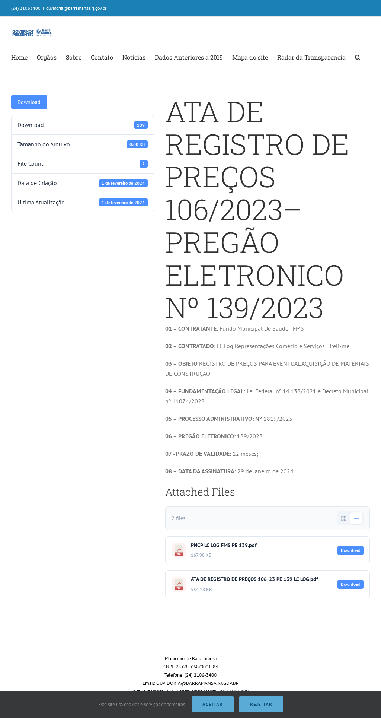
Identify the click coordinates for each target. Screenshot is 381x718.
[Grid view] (344, 518)
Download (29, 102)
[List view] (356, 518)
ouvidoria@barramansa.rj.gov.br (76, 8)
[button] (358, 57)
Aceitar (212, 704)
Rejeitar (261, 704)
